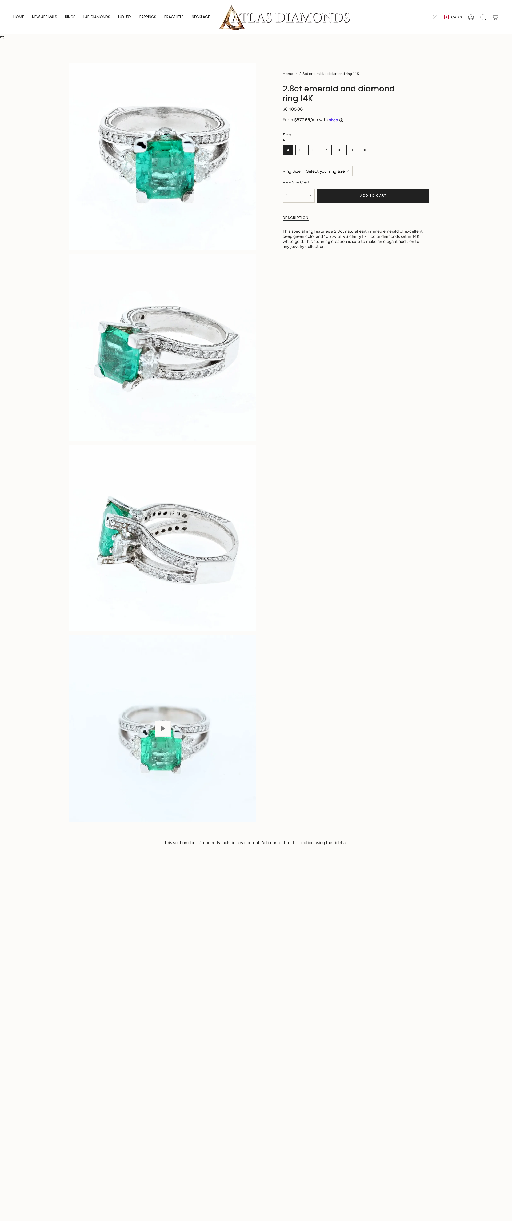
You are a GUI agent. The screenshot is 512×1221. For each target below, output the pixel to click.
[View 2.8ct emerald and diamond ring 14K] (162, 728)
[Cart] (495, 17)
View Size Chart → (298, 182)
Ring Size (292, 171)
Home (288, 73)
